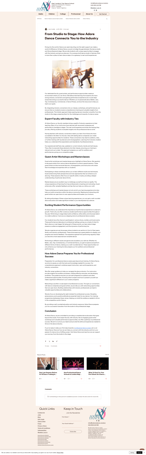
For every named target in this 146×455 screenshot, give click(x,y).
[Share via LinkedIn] (53, 341)
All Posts (39, 18)
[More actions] (100, 29)
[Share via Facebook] (45, 341)
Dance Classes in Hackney (43, 438)
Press (39, 423)
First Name (65, 417)
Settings (132, 452)
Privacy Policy (60, 452)
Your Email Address (67, 423)
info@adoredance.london (97, 423)
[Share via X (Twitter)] (49, 341)
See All (107, 354)
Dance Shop (41, 421)
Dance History (86, 18)
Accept (139, 452)
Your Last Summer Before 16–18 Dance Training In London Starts (48, 373)
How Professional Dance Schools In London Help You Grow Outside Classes (72, 373)
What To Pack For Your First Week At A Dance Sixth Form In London (96, 373)
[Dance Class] (73, 363)
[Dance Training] (48, 363)
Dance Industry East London (73, 18)
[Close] (144, 452)
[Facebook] (94, 10)
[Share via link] (56, 341)
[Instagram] (96, 10)
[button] (107, 18)
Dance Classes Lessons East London (54, 18)
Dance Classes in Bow (42, 439)
